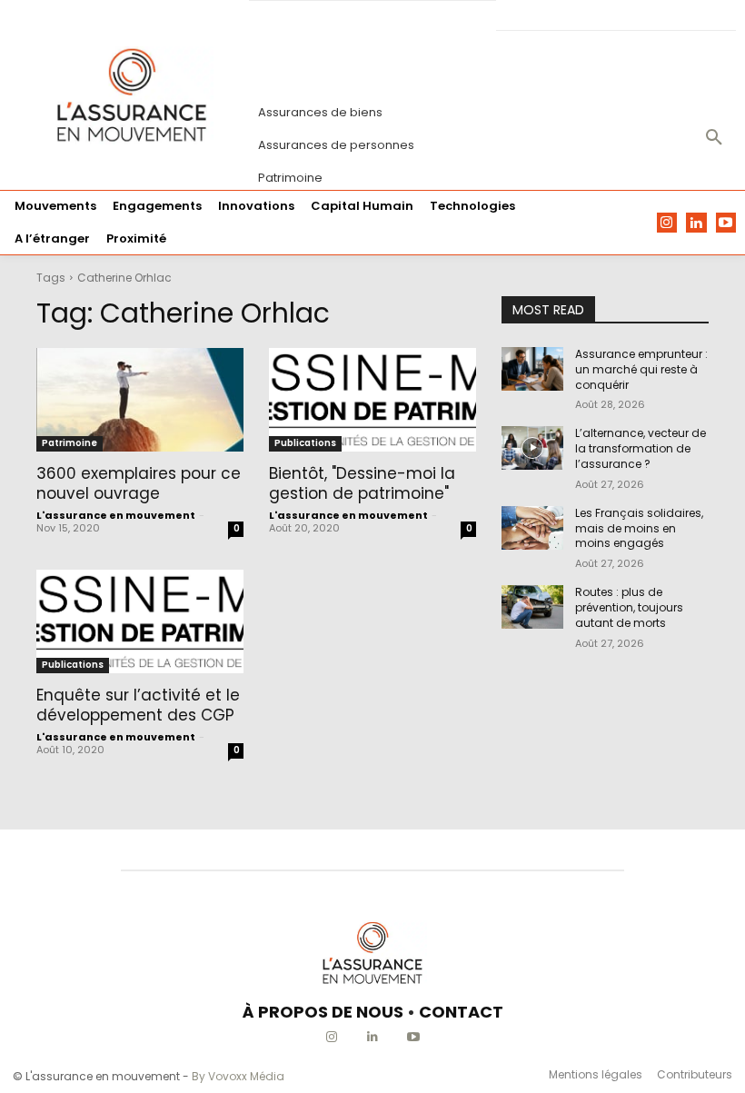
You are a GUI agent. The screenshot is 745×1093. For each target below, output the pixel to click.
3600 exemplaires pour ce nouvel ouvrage (138, 483)
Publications (305, 443)
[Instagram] (667, 223)
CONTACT (461, 1011)
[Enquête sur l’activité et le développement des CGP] (139, 621)
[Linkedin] (696, 223)
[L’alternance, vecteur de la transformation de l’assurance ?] (532, 448)
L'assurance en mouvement (115, 515)
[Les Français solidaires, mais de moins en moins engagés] (532, 528)
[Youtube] (726, 223)
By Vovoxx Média (238, 1076)
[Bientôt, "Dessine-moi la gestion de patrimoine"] (372, 400)
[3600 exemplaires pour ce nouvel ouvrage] (139, 400)
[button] (714, 138)
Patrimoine (69, 443)
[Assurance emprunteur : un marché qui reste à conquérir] (532, 369)
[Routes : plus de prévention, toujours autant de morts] (532, 607)
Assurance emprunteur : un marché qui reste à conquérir (641, 369)
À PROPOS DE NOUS (323, 1011)
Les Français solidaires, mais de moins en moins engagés (639, 528)
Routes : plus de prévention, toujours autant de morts (629, 607)
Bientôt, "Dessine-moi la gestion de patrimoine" (362, 483)
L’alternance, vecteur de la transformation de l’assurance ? (640, 448)
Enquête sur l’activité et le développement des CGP (138, 705)
